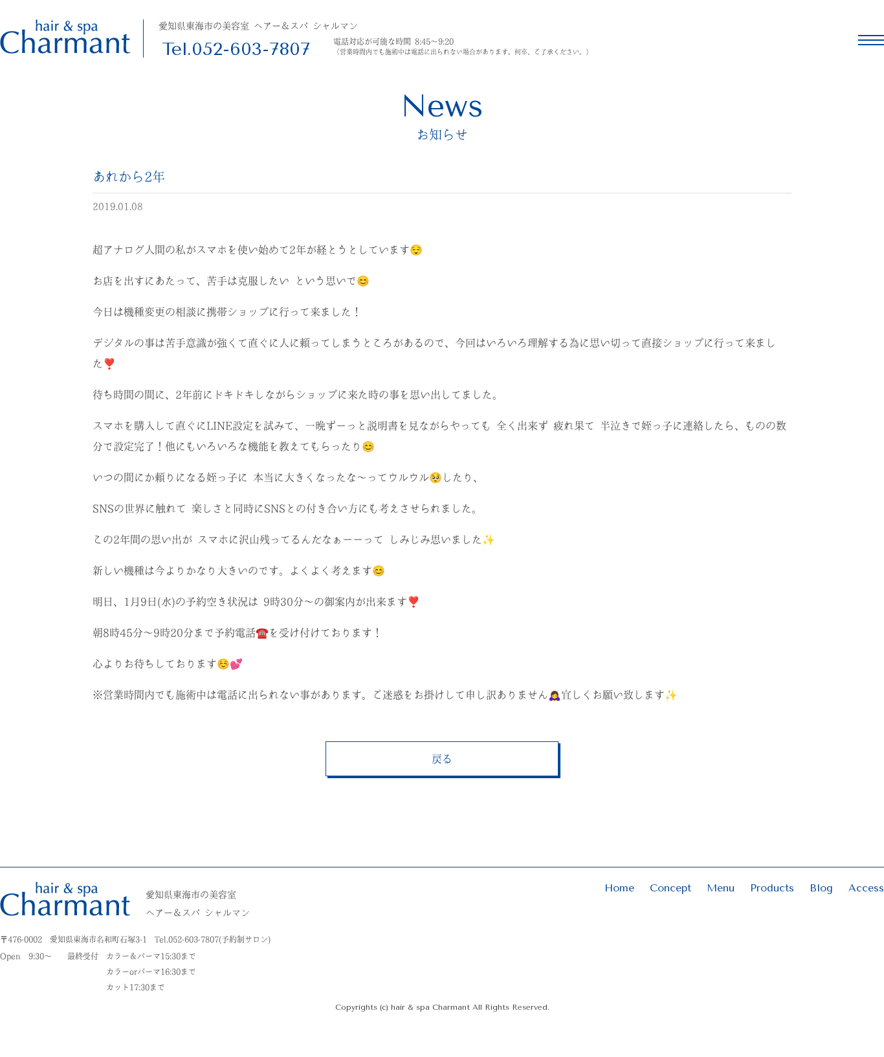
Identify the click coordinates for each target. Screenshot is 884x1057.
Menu (721, 888)
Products (772, 888)
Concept (670, 888)
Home (619, 888)
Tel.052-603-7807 (236, 49)
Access (866, 888)
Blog (821, 888)
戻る (442, 759)
